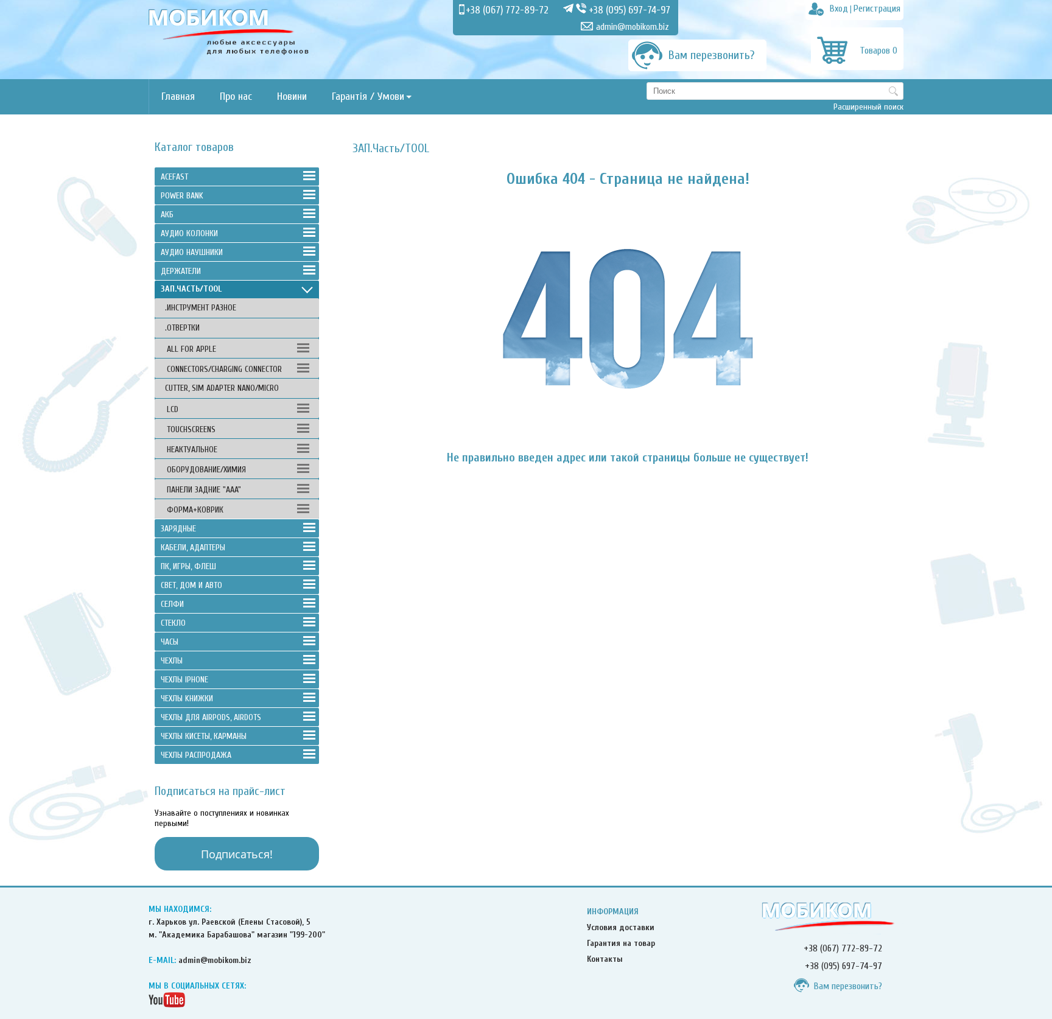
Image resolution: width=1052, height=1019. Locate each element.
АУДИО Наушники (192, 252)
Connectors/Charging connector (224, 369)
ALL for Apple (191, 349)
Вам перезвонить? (848, 986)
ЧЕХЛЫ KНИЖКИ (187, 698)
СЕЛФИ (172, 604)
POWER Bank (182, 196)
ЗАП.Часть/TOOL (191, 289)
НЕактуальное (192, 449)
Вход (839, 8)
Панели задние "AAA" (204, 490)
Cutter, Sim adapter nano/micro (222, 388)
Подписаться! (237, 854)
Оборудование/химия (206, 469)
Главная (178, 96)
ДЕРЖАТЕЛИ (181, 271)
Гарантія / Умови (368, 96)
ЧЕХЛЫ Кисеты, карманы (204, 736)
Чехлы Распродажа (196, 755)
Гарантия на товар (621, 943)
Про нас (236, 96)
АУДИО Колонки (189, 233)
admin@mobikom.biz (632, 27)
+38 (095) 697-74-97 (629, 10)
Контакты (605, 959)
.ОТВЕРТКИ (182, 328)
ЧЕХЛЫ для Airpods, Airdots (211, 717)
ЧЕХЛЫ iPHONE (184, 679)
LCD (172, 409)
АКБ (167, 214)
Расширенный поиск (868, 107)
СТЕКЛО (173, 623)
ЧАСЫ (169, 642)
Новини (292, 96)
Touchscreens (191, 429)
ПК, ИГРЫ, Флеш (188, 566)
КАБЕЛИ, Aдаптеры (193, 547)
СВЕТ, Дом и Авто (191, 585)
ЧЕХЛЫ (172, 661)
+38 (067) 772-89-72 (507, 10)
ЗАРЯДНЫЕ (178, 529)
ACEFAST (174, 177)
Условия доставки (620, 927)
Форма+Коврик (195, 510)
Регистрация (877, 8)
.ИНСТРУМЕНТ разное (200, 308)
